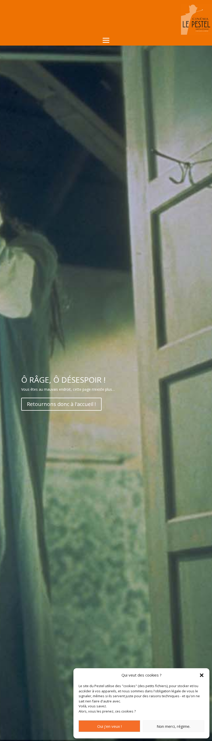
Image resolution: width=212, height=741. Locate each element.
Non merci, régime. (173, 726)
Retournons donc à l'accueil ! (61, 404)
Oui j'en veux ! (109, 726)
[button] (201, 675)
